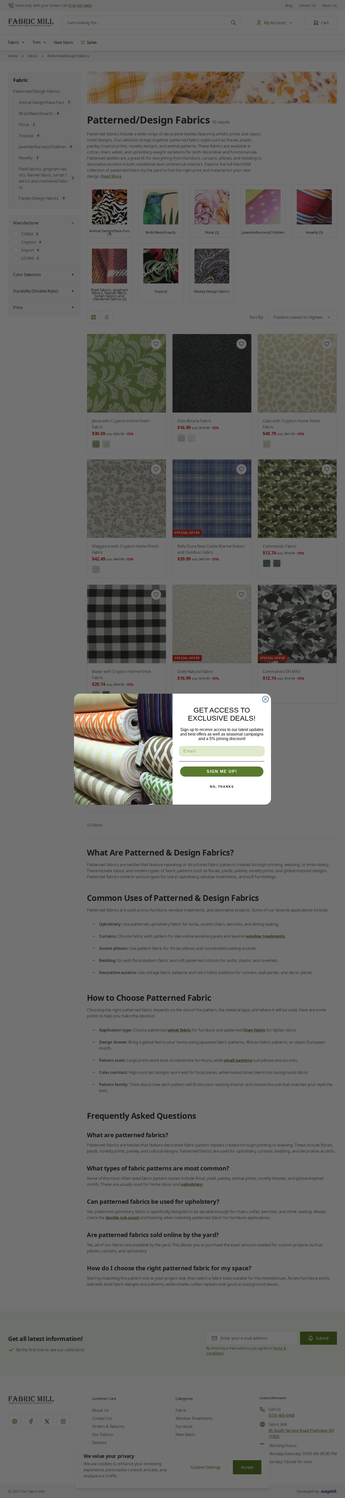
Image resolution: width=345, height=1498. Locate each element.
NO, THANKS (222, 786)
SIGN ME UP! (222, 771)
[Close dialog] (265, 699)
